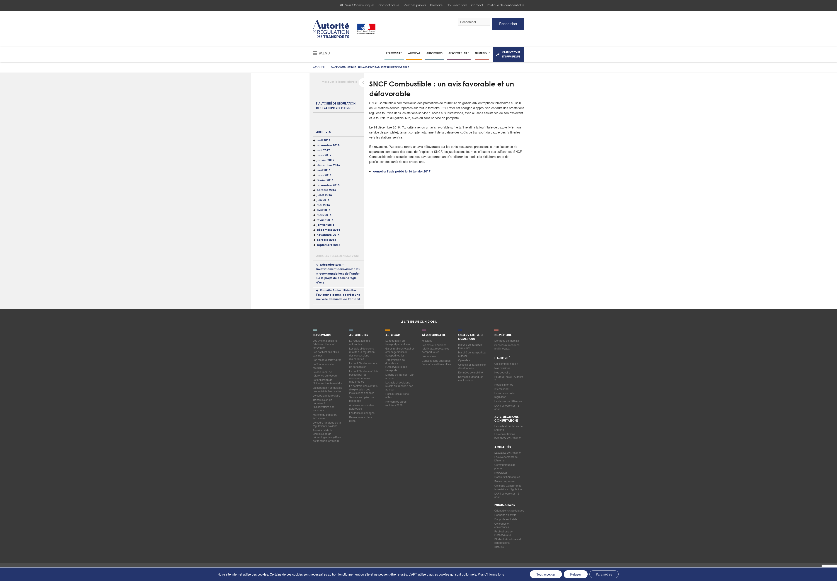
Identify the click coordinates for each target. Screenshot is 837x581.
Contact (477, 5)
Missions (427, 340)
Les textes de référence (508, 401)
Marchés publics (414, 5)
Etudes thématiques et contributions (507, 540)
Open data (464, 360)
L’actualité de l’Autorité (507, 452)
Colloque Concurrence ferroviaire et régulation (508, 487)
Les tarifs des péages (361, 413)
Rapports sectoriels (505, 519)
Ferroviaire (394, 53)
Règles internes (503, 384)
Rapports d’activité (505, 515)
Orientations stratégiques (509, 510)
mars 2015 (324, 215)
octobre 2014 (326, 240)
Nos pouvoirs (502, 372)
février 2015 (325, 220)
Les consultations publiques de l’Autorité (507, 435)
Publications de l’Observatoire (503, 533)
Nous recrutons (457, 5)
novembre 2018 (328, 145)
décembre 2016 (328, 165)
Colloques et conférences (501, 525)
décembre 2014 (328, 229)
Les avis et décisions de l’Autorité (508, 427)
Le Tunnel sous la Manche (323, 365)
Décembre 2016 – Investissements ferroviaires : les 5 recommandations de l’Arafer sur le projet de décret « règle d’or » (338, 273)
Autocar (414, 53)
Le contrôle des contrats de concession (363, 364)
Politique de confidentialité (505, 5)
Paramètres (604, 574)
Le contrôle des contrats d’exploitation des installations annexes (363, 389)
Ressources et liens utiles (361, 418)
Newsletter (500, 472)
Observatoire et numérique (511, 54)
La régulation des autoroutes (359, 342)
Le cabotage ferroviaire (326, 395)
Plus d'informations (491, 574)
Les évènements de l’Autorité (506, 458)
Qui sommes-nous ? (506, 363)
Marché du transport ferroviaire (325, 416)
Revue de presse (504, 481)
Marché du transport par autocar (399, 376)
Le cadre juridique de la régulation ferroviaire (327, 424)
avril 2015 (323, 210)
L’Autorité (502, 358)
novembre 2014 (328, 234)
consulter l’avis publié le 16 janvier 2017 (401, 171)
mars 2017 (324, 155)
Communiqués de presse (504, 466)
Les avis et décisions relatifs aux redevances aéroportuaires (435, 348)
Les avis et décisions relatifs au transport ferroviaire (325, 344)
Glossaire (436, 5)
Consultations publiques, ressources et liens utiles (436, 362)
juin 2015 (323, 200)
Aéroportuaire (458, 53)
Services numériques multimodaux (470, 378)
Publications (504, 505)
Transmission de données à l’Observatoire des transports (323, 405)
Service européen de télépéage (361, 398)
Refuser (575, 574)
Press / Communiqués (359, 5)
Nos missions (502, 368)
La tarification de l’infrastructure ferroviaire (327, 381)
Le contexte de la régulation (504, 395)
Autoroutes (434, 53)
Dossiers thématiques (507, 477)
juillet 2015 (324, 195)
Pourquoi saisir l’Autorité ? (508, 378)
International (501, 389)
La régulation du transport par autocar (397, 342)
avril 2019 (323, 140)
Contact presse (388, 5)
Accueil (319, 67)
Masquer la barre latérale (339, 82)
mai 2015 (323, 205)
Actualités (502, 447)
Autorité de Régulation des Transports (344, 29)
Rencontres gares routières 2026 (396, 403)
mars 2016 (324, 175)
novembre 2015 (328, 185)
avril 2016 (323, 170)
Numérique (482, 53)
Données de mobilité (470, 372)
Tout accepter (545, 574)
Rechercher (508, 23)
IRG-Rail (499, 547)
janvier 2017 (325, 160)
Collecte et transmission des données (472, 366)
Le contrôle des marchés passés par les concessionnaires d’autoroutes (363, 376)
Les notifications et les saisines (326, 353)
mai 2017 (323, 150)
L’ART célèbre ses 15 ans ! (506, 407)
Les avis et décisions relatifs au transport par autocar (399, 385)
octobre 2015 (326, 190)
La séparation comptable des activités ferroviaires (327, 389)
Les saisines (429, 356)
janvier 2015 (325, 224)
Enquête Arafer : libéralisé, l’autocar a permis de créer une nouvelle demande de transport (338, 295)
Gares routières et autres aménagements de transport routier (400, 351)
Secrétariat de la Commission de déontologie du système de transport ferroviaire (327, 435)
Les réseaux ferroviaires (327, 359)
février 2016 (325, 180)
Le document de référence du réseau (325, 373)
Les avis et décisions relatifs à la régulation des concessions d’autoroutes (362, 353)
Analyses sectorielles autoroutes (361, 406)
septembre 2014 (328, 245)
